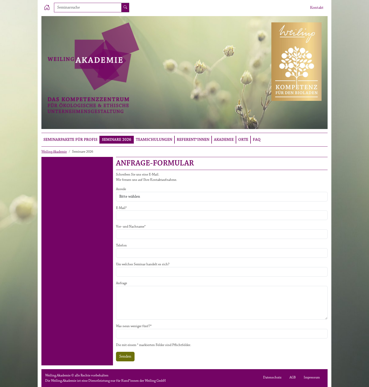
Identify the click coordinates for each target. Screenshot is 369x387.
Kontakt (317, 7)
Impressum (312, 377)
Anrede (121, 189)
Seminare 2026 (116, 139)
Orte (243, 139)
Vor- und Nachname (131, 227)
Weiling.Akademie (54, 152)
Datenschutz (272, 377)
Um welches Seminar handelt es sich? (142, 264)
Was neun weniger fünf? (134, 326)
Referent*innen (193, 139)
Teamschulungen (154, 139)
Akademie (224, 139)
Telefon (121, 245)
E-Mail (121, 208)
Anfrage (121, 283)
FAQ (257, 139)
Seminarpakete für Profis (70, 139)
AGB (292, 377)
